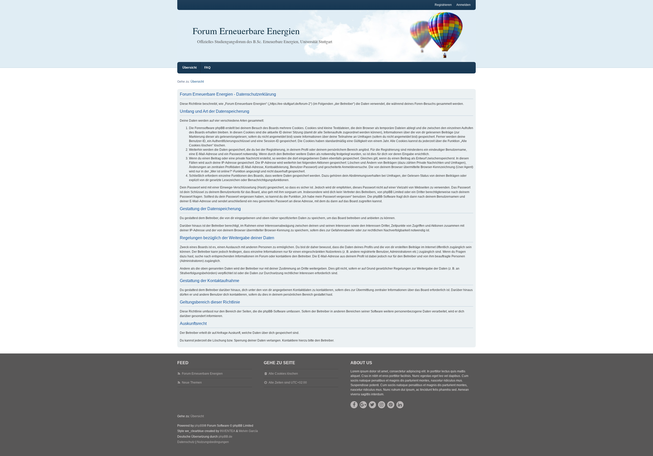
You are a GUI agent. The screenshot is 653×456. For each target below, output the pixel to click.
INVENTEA (227, 431)
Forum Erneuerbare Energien (246, 30)
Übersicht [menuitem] (189, 67)
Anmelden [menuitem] (463, 5)
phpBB (199, 425)
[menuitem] (186, 442)
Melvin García (248, 431)
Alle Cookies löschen (283, 373)
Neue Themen (192, 382)
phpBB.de (225, 436)
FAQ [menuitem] (207, 67)
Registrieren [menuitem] (443, 5)
